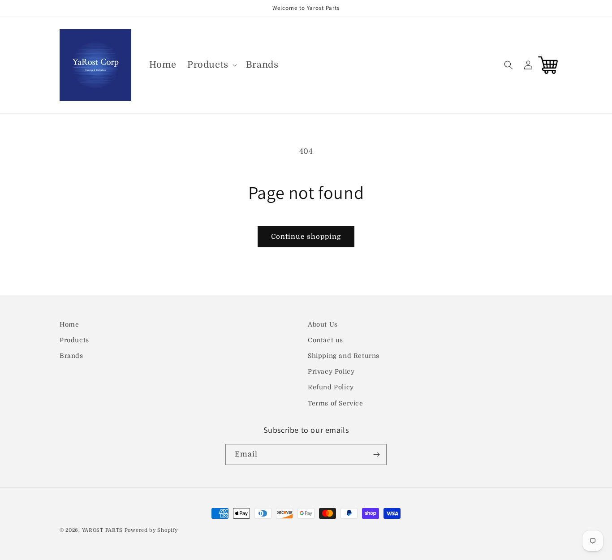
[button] (211, 65)
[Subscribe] (376, 454)
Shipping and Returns (343, 355)
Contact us (325, 340)
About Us (323, 324)
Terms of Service (335, 403)
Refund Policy (331, 387)
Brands (71, 355)
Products (74, 340)
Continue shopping (306, 237)
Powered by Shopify (151, 530)
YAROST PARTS (102, 530)
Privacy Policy (331, 371)
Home (69, 324)
